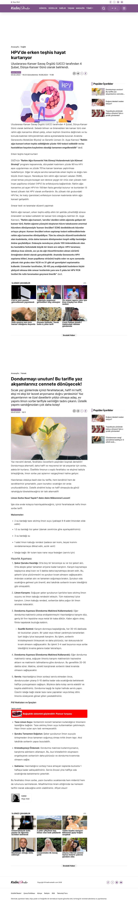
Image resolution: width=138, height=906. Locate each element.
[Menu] (124, 8)
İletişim (47, 893)
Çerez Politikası (29, 893)
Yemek (23, 373)
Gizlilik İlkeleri (16, 893)
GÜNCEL (43, 8)
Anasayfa (15, 47)
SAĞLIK (62, 8)
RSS (53, 893)
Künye (39, 893)
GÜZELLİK (53, 8)
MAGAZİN (80, 8)
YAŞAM (71, 8)
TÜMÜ (89, 8)
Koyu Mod (16, 2)
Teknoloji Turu (62, 893)
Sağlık (23, 47)
